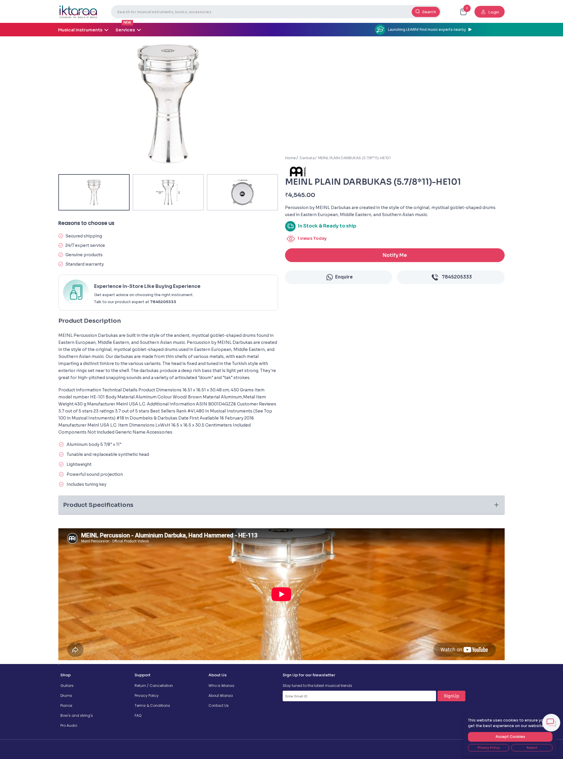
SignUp (451, 696)
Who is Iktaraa (221, 685)
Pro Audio (68, 725)
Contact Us (218, 705)
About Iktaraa (220, 695)
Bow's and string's (76, 715)
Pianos (66, 705)
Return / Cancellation (154, 685)
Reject (532, 748)
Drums (66, 695)
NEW (127, 22)
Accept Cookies (510, 736)
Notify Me (395, 255)
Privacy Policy (147, 695)
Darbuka (307, 158)
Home (290, 158)
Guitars (67, 685)
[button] (281, 504)
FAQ (138, 715)
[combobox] (276, 11)
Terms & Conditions (152, 705)
